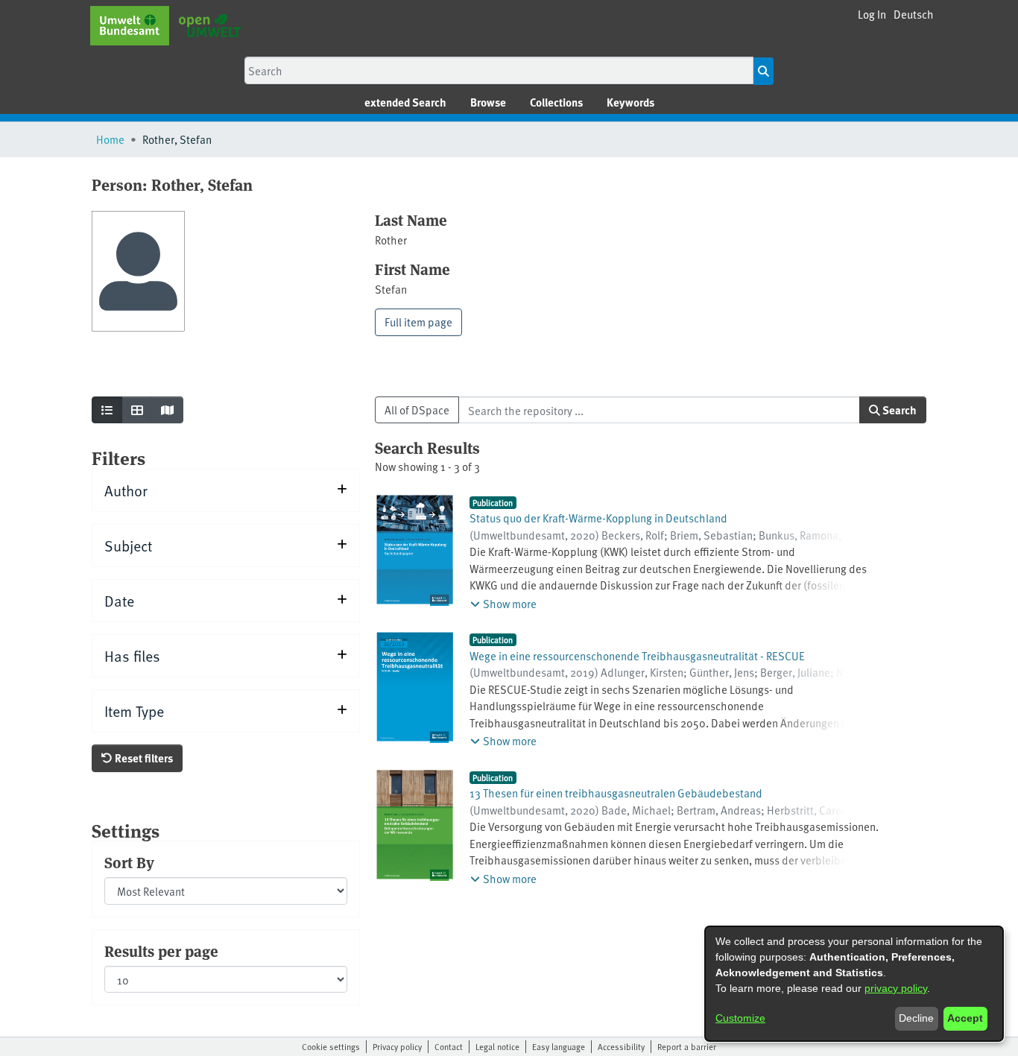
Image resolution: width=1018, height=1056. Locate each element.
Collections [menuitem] (556, 102)
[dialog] (854, 983)
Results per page (161, 951)
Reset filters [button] (143, 758)
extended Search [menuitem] (405, 102)
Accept (965, 1018)
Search (898, 410)
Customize (740, 1018)
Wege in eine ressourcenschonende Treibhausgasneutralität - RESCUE (637, 655)
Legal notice (497, 1046)
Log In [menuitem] (872, 14)
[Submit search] (763, 71)
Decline (916, 1018)
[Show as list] (107, 410)
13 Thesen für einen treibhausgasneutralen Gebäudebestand (616, 792)
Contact (448, 1046)
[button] (914, 14)
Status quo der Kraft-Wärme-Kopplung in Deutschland (598, 517)
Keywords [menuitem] (630, 102)
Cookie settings (331, 1046)
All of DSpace (417, 409)
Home (110, 139)
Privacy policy (397, 1046)
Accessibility (621, 1046)
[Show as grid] (136, 410)
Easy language (558, 1046)
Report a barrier (686, 1046)
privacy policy (895, 988)
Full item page (418, 321)
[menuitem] (488, 102)
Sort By (129, 862)
